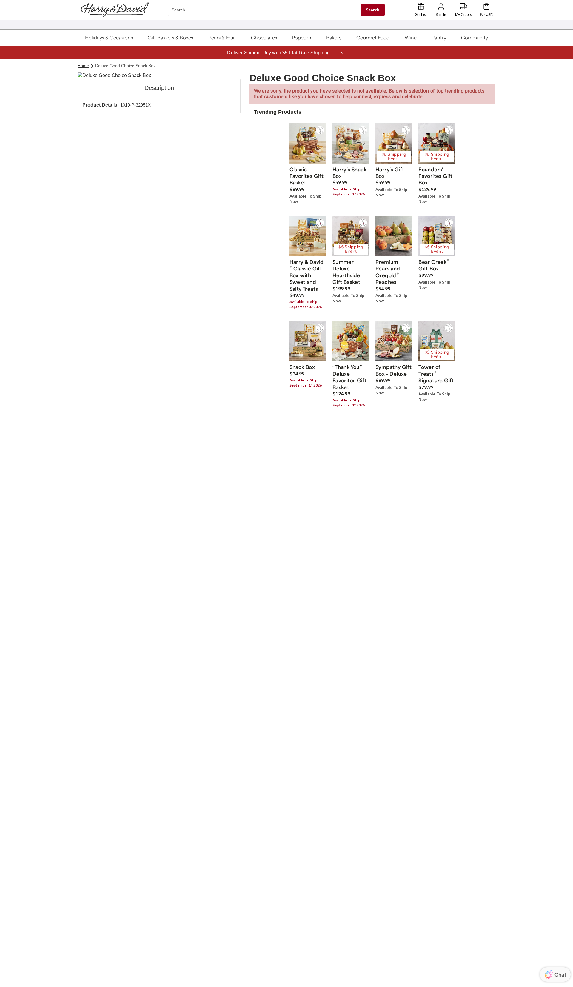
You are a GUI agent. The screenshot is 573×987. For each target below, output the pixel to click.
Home (83, 65)
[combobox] (264, 10)
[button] (109, 38)
